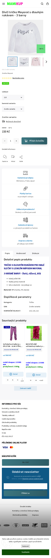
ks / (25, 462)
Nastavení (25, 546)
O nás (4, 433)
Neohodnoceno (18, 78)
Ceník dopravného (8, 419)
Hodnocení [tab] (21, 253)
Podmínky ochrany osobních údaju (14, 426)
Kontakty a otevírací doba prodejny (25, 511)
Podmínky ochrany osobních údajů (33, 479)
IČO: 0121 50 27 (7, 436)
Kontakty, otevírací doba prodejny (14, 408)
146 (36, 380)
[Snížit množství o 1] (4, 141)
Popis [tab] (7, 253)
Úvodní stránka (25, 506)
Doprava (35, 515)
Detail (15, 374)
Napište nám (6, 429)
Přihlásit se (26, 493)
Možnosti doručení (13, 121)
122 (37, 311)
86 (12, 380)
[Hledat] (42, 3)
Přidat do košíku (36, 140)
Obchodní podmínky (9, 422)
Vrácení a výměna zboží (10, 412)
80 (7, 380)
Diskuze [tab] (35, 253)
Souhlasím (25, 552)
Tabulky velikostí (8, 415)
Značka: (7, 73)
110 (30, 311)
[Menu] (3, 3)
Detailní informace (8, 149)
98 (30, 380)
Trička (31, 302)
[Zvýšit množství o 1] (16, 141)
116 (34, 311)
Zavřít (45, 165)
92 (17, 380)
